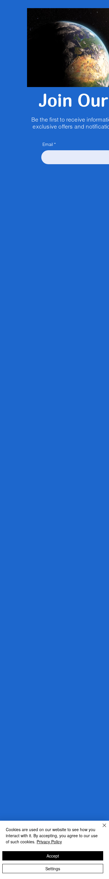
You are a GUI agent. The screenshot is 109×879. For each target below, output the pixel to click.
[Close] (101, 829)
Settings (52, 868)
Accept (53, 856)
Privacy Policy (49, 841)
